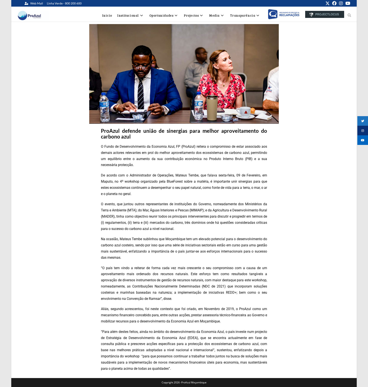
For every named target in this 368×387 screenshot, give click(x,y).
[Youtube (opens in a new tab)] (347, 3)
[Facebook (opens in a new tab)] (334, 3)
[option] (283, 14)
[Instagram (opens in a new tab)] (341, 3)
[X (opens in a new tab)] (327, 3)
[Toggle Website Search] (349, 15)
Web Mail (36, 3)
